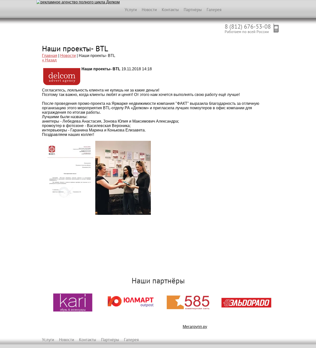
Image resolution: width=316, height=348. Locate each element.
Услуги (131, 9)
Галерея (214, 9)
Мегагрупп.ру (195, 327)
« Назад (49, 60)
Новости (149, 9)
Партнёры (193, 9)
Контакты (170, 9)
